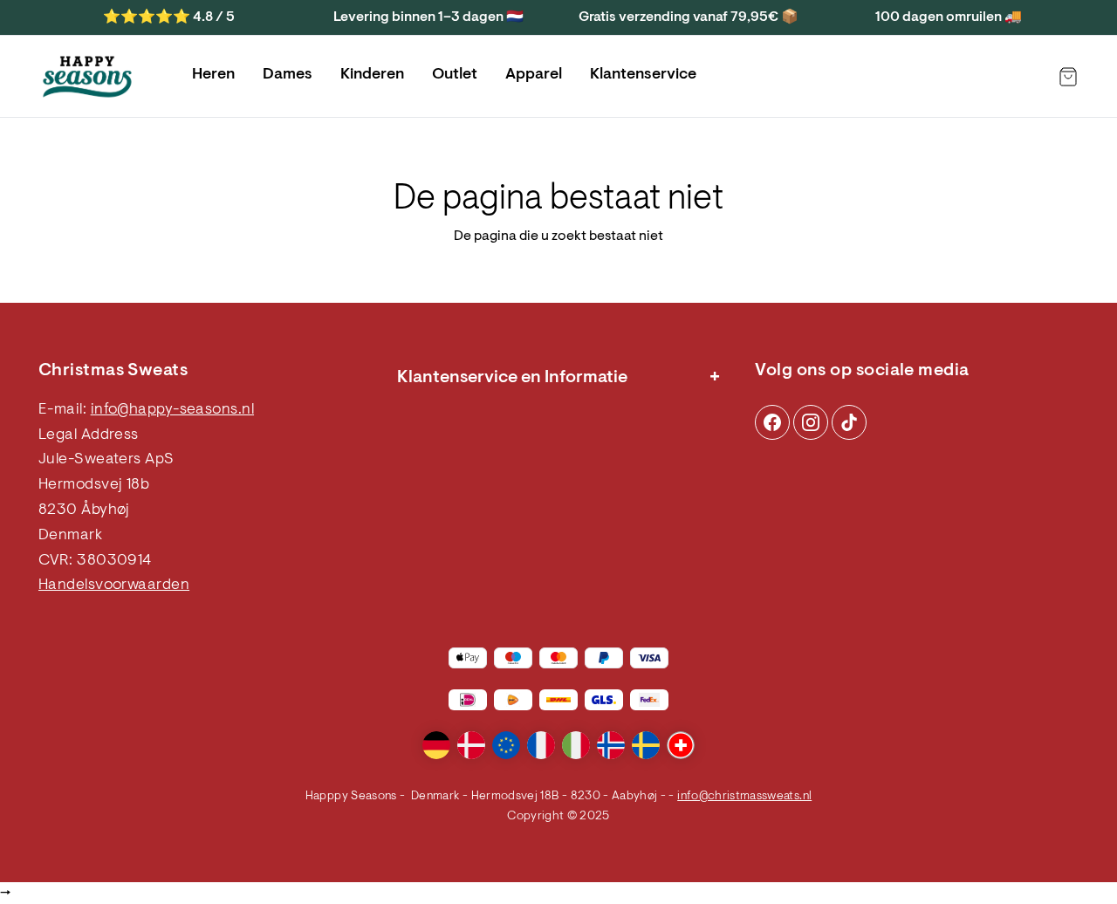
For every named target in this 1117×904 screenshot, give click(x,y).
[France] (541, 745)
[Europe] (506, 745)
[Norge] (611, 745)
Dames (287, 75)
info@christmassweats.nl (744, 797)
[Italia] (576, 745)
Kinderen (372, 75)
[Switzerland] (681, 745)
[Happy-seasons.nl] (87, 76)
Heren (213, 75)
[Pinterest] (810, 422)
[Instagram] (772, 422)
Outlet (454, 75)
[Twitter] (849, 422)
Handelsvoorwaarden (113, 585)
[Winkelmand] (1068, 76)
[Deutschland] (436, 745)
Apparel (533, 75)
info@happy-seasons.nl (172, 410)
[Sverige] (646, 745)
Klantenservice (643, 75)
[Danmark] (471, 745)
